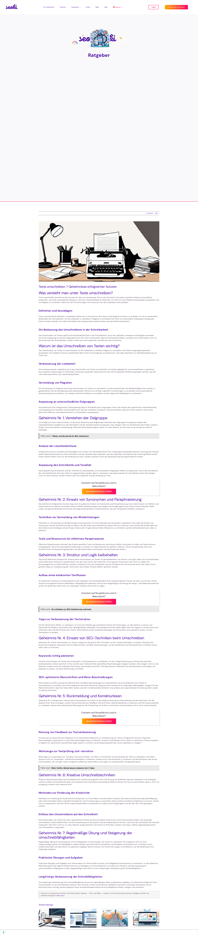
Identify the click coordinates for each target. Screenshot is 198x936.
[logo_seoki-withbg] (11, 3)
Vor (156, 213)
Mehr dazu (60, 895)
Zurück (150, 213)
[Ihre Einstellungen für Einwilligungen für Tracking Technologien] (4, 932)
